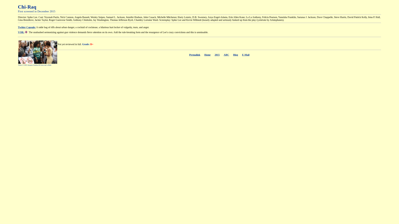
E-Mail (245, 55)
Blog (235, 55)
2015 (217, 55)
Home (207, 55)
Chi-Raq (27, 7)
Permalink (194, 55)
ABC (226, 55)
